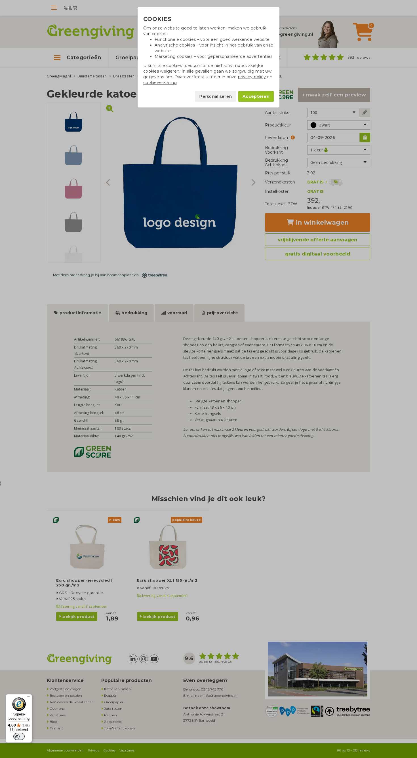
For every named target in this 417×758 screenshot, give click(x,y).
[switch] (19, 736)
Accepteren (256, 96)
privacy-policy (252, 76)
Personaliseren (215, 96)
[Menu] (28, 697)
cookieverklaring (160, 82)
